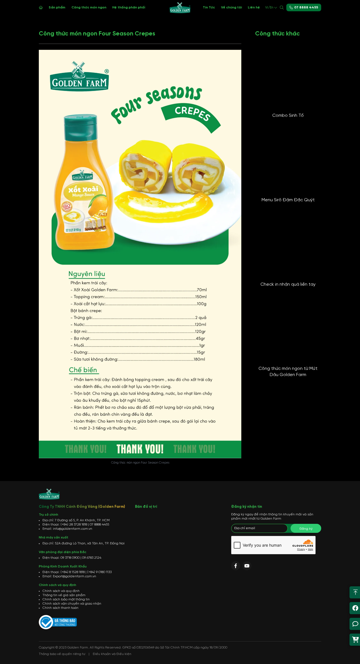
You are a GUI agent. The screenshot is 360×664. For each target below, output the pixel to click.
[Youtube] (246, 565)
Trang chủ (41, 7)
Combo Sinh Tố (288, 115)
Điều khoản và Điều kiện (112, 654)
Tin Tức (209, 7)
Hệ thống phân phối (128, 7)
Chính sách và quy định (61, 591)
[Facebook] (235, 565)
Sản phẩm (57, 7)
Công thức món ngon (88, 7)
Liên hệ (254, 7)
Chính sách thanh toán (60, 608)
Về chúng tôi (231, 7)
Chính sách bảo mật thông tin (66, 599)
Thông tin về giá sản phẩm (64, 595)
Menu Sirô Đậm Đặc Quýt (288, 200)
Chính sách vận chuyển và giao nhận (71, 603)
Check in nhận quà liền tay (288, 284)
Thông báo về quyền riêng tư (62, 654)
